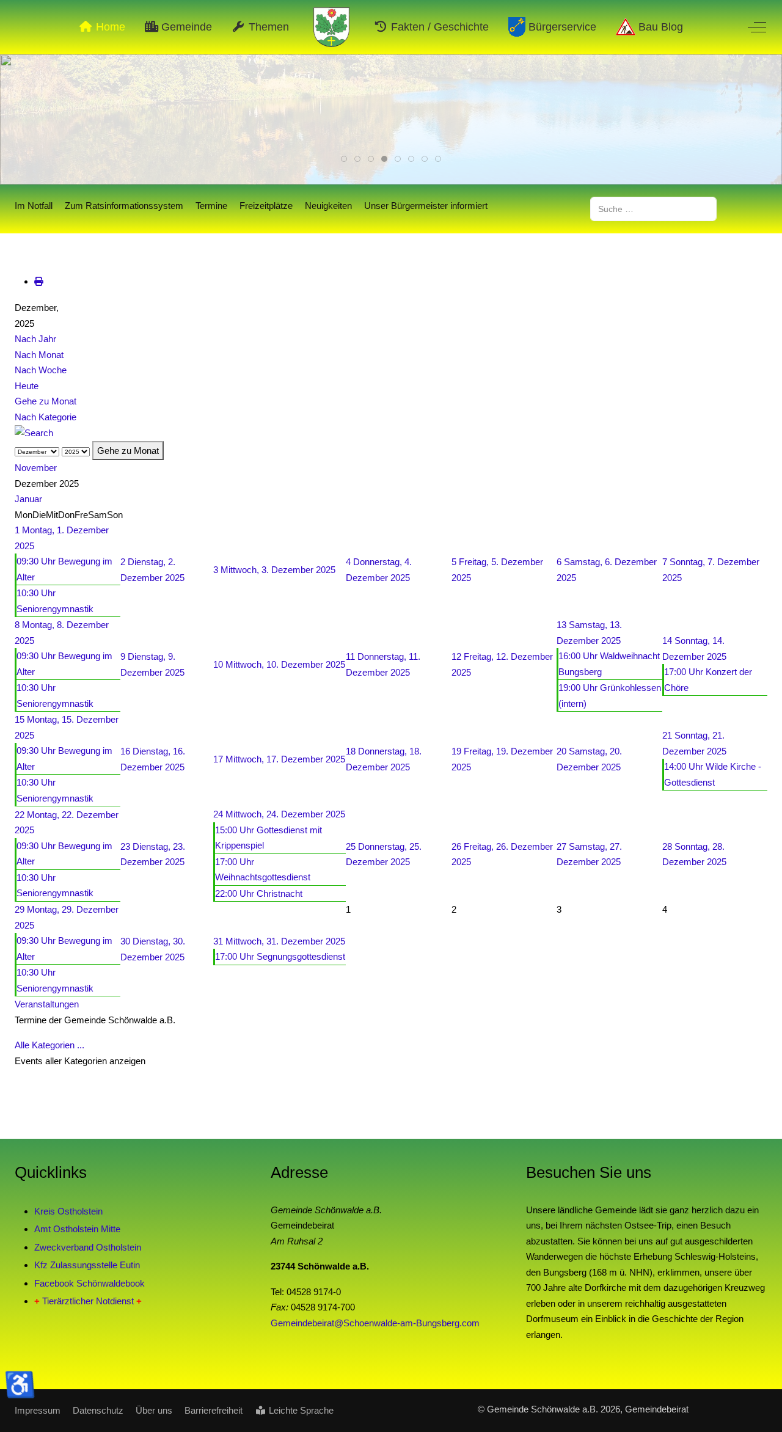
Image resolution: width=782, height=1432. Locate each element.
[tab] (344, 159)
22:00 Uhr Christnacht (258, 893)
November (36, 467)
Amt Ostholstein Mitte (77, 1229)
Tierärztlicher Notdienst (88, 1301)
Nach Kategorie (45, 417)
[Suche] (34, 432)
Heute (26, 386)
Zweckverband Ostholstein (87, 1247)
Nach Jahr (35, 339)
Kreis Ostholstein (68, 1211)
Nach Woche (41, 370)
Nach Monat (39, 354)
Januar (28, 499)
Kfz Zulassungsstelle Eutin (87, 1265)
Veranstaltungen (47, 1004)
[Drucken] (38, 281)
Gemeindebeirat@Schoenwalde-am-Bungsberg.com (375, 1323)
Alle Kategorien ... (49, 1045)
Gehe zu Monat (45, 401)
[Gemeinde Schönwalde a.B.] (331, 27)
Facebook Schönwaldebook (89, 1283)
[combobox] (653, 209)
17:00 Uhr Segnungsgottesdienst (280, 956)
